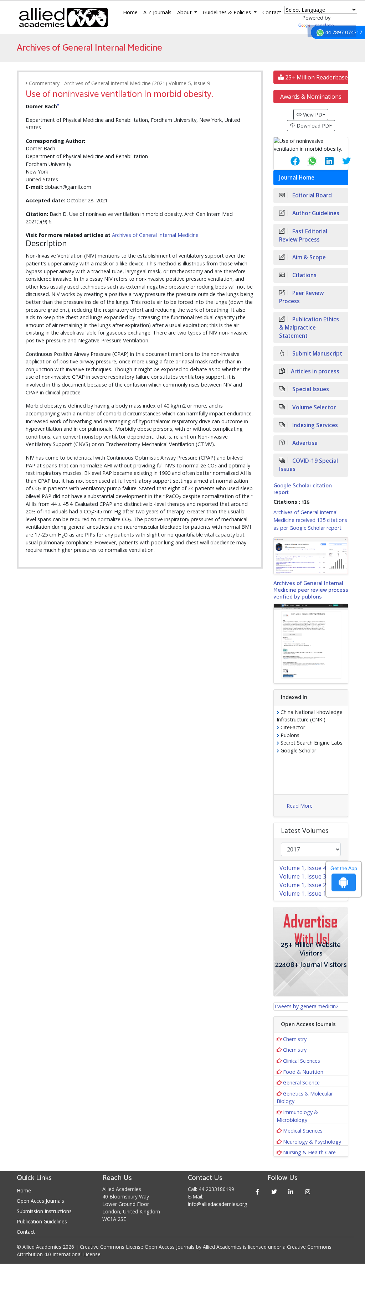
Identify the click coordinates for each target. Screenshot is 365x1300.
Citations (304, 275)
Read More (300, 805)
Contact (271, 12)
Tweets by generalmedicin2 (306, 1006)
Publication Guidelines (42, 1221)
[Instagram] (307, 1191)
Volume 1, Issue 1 (302, 893)
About (185, 12)
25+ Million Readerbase (316, 77)
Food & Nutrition (303, 1071)
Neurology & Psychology (312, 1141)
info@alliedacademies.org (217, 1204)
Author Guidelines (315, 213)
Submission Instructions (44, 1211)
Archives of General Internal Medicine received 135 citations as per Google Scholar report (310, 520)
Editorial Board (311, 195)
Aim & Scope (308, 257)
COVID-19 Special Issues (308, 465)
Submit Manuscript (316, 353)
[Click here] (311, 556)
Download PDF (313, 125)
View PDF (313, 114)
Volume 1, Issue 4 (302, 868)
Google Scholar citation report (302, 489)
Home (130, 12)
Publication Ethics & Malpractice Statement (309, 328)
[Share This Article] (289, 161)
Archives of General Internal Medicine (155, 235)
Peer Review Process (301, 297)
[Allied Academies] (63, 17)
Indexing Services (314, 425)
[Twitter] (274, 1191)
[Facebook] (257, 1191)
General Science (301, 1082)
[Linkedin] (290, 1191)
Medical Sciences (303, 1130)
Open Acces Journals (40, 1200)
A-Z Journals (157, 12)
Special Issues (310, 389)
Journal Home (296, 177)
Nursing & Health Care (309, 1152)
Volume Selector (313, 407)
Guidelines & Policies (227, 12)
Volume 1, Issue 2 (302, 885)
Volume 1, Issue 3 (302, 876)
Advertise (304, 443)
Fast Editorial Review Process (303, 235)
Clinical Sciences (301, 1060)
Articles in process (315, 371)
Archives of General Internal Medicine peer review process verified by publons (310, 590)
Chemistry (295, 1039)
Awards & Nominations (310, 96)
